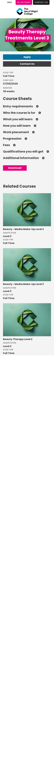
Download (14, 168)
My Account (24, 2)
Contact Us (41, 2)
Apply (27, 57)
